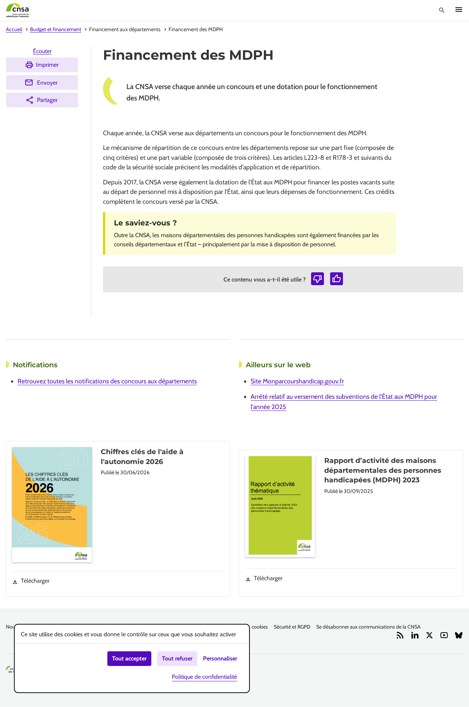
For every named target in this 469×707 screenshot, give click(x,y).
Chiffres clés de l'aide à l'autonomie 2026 (142, 456)
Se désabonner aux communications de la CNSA (368, 626)
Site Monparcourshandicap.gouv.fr (297, 381)
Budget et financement (55, 29)
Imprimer (47, 64)
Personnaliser (220, 658)
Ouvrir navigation (458, 9)
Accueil (14, 29)
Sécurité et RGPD (292, 626)
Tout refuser (177, 658)
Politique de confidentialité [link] (204, 676)
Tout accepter (129, 658)
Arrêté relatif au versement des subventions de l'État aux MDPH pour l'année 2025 (344, 401)
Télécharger (35, 580)
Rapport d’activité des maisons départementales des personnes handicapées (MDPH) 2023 (382, 470)
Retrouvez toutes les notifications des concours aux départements (107, 381)
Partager (47, 99)
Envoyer (47, 82)
